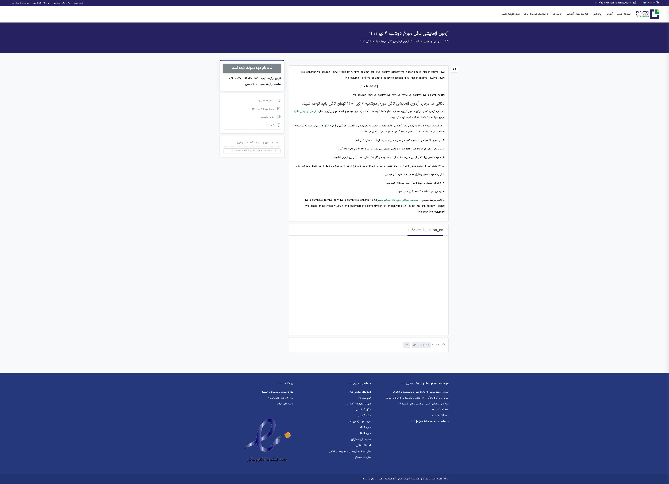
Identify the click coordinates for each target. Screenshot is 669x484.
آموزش (609, 14)
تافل (326, 126)
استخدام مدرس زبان (359, 392)
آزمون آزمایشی (432, 41)
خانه (446, 41)
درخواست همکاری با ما (536, 14)
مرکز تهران (240, 142)
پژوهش (597, 14)
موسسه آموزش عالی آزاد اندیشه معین (397, 200)
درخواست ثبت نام (20, 3)
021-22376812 (440, 410)
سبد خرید (78, 3)
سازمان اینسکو (363, 457)
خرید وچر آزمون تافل (359, 422)
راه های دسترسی (41, 3)
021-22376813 (440, 416)
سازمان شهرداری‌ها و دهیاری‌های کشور (350, 451)
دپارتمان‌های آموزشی (577, 14)
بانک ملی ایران (285, 404)
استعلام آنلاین (363, 445)
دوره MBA (365, 428)
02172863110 (648, 3)
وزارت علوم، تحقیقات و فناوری (277, 392)
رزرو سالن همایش (61, 3)
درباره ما (557, 14)
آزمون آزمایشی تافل (305, 111)
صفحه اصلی (624, 14)
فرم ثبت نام (364, 398)
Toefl (416, 41)
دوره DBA (365, 434)
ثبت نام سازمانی (511, 14)
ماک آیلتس (364, 416)
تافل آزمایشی (363, 410)
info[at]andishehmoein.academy (613, 3)
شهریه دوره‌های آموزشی (358, 404)
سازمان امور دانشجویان (280, 398)
